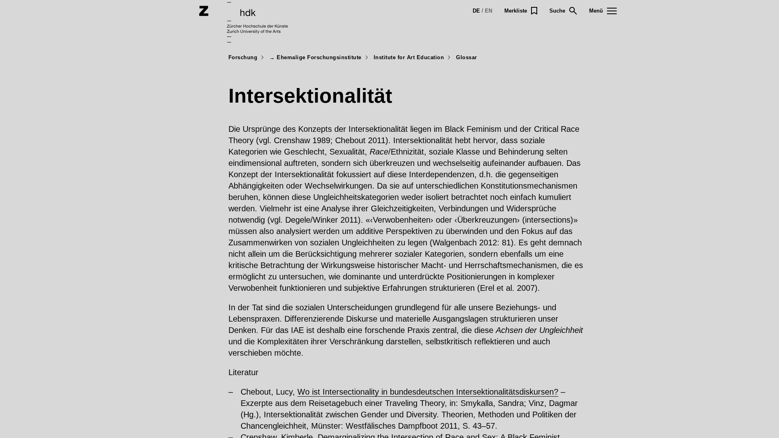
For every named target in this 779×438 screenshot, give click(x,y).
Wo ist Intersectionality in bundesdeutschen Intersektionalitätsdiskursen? (427, 391)
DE (476, 11)
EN (488, 11)
